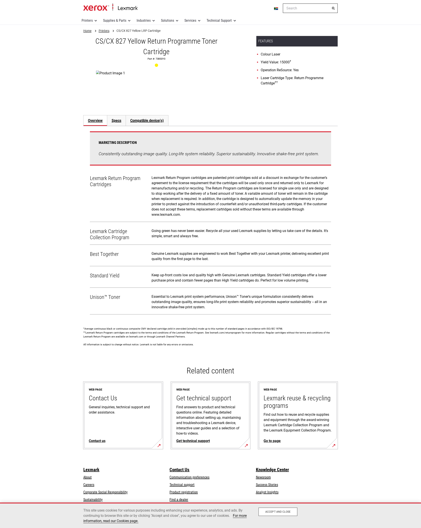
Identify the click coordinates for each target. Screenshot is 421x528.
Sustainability (93, 500)
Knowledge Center (272, 469)
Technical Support (219, 20)
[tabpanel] (210, 224)
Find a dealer (178, 500)
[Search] (333, 8)
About (87, 477)
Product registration (183, 492)
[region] (210, 515)
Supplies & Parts (114, 20)
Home (110, 7)
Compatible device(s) (147, 120)
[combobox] (310, 8)
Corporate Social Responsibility (105, 492)
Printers (87, 20)
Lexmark (91, 469)
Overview (95, 120)
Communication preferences (189, 477)
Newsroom (263, 477)
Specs (116, 120)
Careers (88, 485)
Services (190, 20)
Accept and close (278, 511)
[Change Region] (276, 8)
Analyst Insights (267, 492)
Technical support (181, 485)
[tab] (95, 120)
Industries (144, 20)
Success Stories (267, 485)
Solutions (167, 20)
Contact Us (179, 469)
